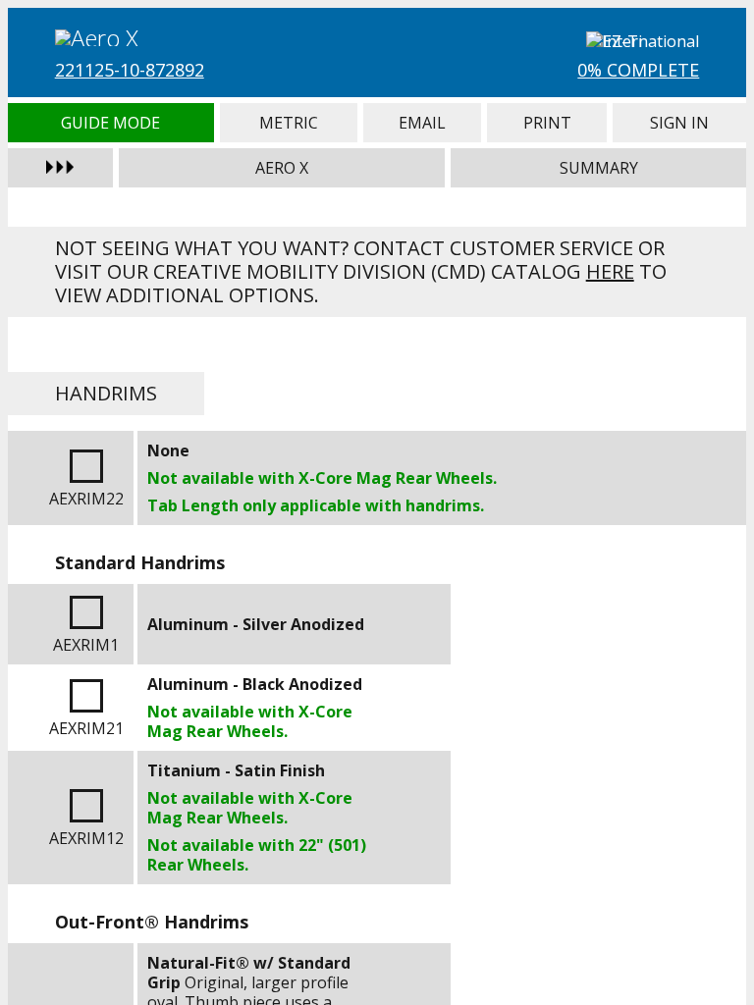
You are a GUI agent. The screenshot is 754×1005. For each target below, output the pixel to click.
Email (422, 122)
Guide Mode (111, 122)
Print (547, 122)
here (610, 271)
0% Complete (638, 69)
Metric (288, 122)
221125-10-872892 (129, 69)
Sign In (679, 122)
